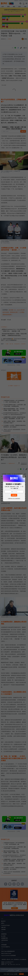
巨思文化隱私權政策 (16, 498)
